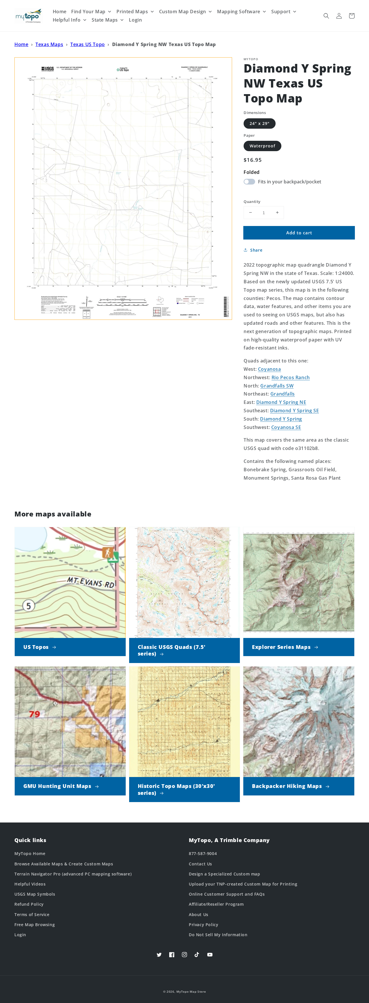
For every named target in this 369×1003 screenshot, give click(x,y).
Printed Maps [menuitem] (132, 11)
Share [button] (256, 250)
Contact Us (200, 864)
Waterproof (262, 146)
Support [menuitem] (280, 11)
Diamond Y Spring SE (294, 410)
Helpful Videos (30, 884)
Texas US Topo (87, 44)
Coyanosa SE (286, 427)
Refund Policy (29, 904)
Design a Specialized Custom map (224, 874)
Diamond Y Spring (281, 418)
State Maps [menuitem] (105, 20)
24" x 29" (260, 123)
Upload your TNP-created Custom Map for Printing (243, 884)
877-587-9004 (203, 853)
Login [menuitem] (135, 20)
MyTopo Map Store (191, 991)
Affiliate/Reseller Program (216, 904)
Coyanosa (269, 369)
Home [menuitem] (60, 11)
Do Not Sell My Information (218, 934)
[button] (326, 16)
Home (21, 44)
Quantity (252, 201)
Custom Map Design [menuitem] (182, 11)
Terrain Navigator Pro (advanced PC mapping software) (72, 874)
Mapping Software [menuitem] (238, 11)
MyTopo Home (30, 853)
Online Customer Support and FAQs (227, 894)
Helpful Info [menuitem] (67, 20)
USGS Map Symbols (34, 894)
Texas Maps (49, 44)
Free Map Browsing (34, 924)
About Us (198, 914)
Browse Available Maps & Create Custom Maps (63, 864)
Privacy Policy (203, 924)
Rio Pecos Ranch (291, 377)
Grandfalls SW (276, 385)
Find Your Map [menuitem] (88, 11)
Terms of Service (32, 914)
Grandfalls (282, 394)
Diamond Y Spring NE (281, 402)
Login (20, 934)
